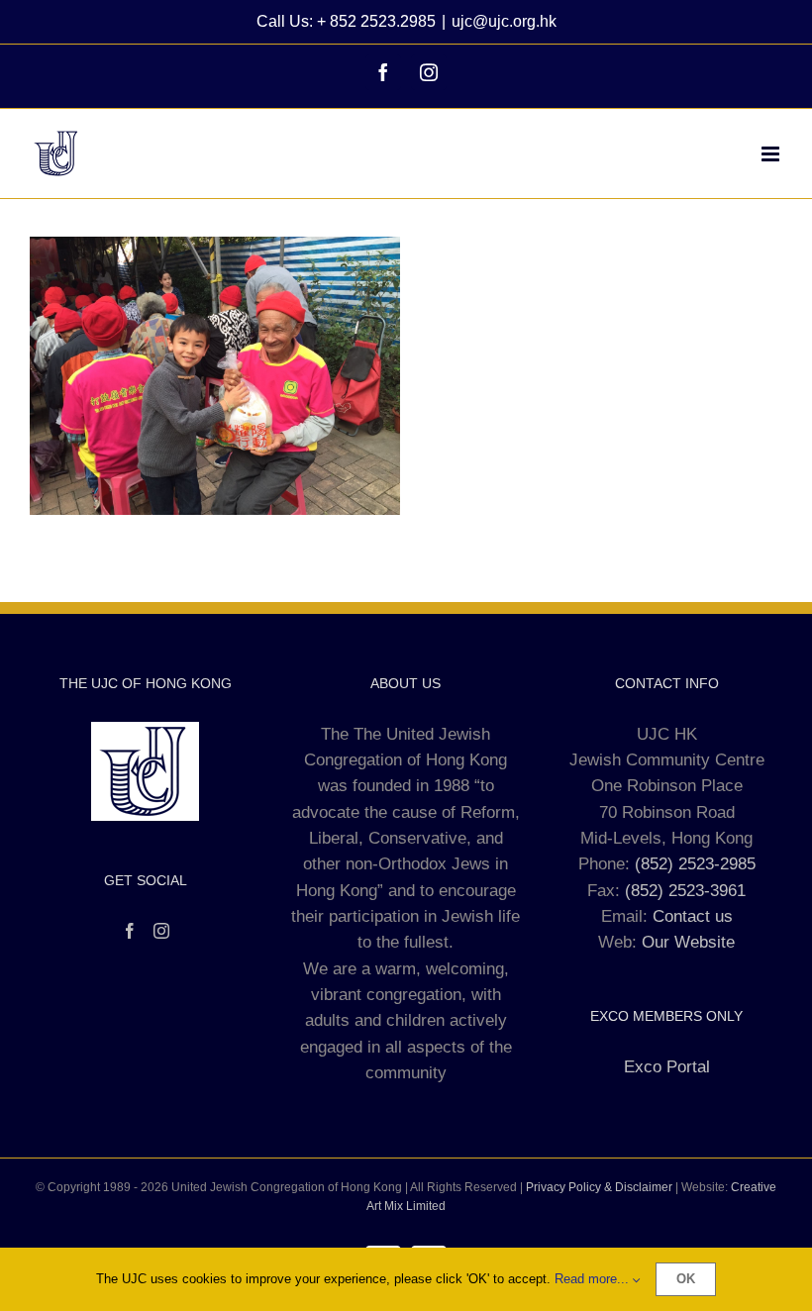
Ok (685, 1278)
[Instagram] (161, 931)
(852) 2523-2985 (695, 864)
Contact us (693, 916)
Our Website (688, 942)
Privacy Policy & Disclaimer (599, 1187)
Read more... (594, 1278)
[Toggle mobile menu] (771, 154)
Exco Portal (667, 1067)
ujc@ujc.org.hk (504, 21)
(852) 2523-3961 (685, 890)
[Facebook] (130, 931)
